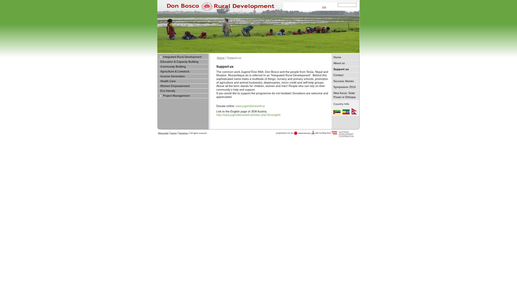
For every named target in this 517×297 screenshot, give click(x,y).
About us (339, 63)
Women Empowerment (175, 86)
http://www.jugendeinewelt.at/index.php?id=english (248, 114)
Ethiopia (346, 111)
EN (324, 7)
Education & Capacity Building (179, 61)
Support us (234, 57)
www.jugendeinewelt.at (250, 106)
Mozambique (336, 111)
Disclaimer (183, 133)
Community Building (173, 66)
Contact (338, 75)
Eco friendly (167, 90)
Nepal (354, 111)
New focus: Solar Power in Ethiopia (344, 95)
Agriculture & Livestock (174, 71)
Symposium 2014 (344, 87)
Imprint (173, 133)
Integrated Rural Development (182, 56)
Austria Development (304, 133)
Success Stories (343, 81)
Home (221, 57)
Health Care (168, 81)
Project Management (176, 95)
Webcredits (163, 133)
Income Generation (172, 76)
